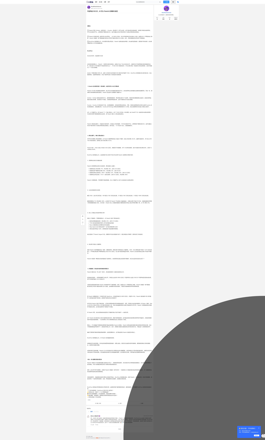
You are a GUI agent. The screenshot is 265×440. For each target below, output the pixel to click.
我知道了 (256, 435)
